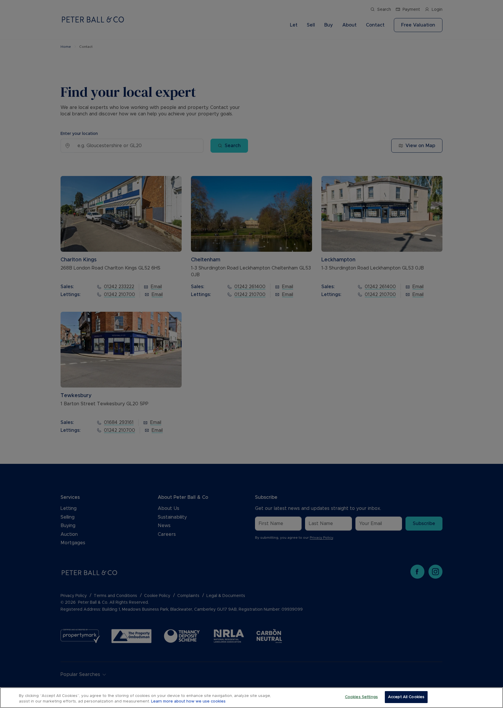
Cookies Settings (361, 697)
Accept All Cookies (406, 697)
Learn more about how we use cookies (188, 702)
